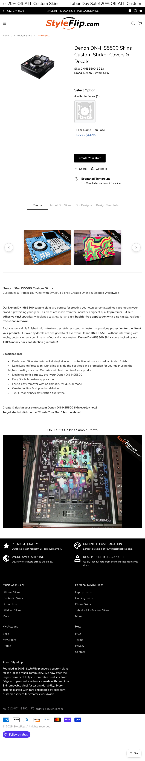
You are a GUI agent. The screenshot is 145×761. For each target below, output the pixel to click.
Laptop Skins (83, 592)
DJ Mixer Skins (12, 610)
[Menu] (5, 23)
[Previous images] (8, 247)
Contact (80, 652)
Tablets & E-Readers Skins (92, 610)
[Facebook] (130, 10)
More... (7, 616)
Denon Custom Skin (96, 73)
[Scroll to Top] (138, 742)
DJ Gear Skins (11, 592)
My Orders (9, 640)
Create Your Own (90, 158)
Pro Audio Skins (13, 598)
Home (6, 35)
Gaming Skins (84, 598)
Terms (79, 640)
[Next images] (136, 247)
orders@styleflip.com (49, 709)
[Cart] (140, 23)
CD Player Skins (23, 35)
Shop (6, 634)
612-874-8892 (18, 708)
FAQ (78, 634)
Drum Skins (10, 604)
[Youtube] (141, 10)
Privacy (79, 646)
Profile (7, 646)
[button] (133, 23)
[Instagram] (135, 10)
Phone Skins (83, 604)
